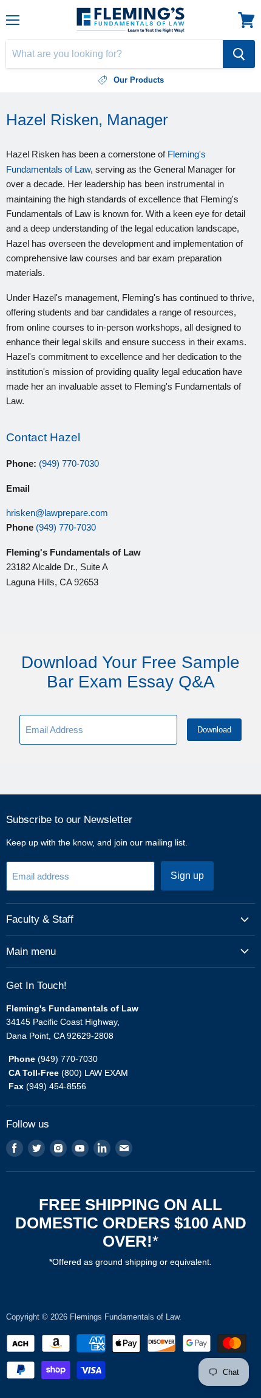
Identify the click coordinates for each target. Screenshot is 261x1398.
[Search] (239, 54)
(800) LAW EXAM (95, 1073)
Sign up (187, 875)
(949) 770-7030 (69, 463)
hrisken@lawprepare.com (57, 513)
